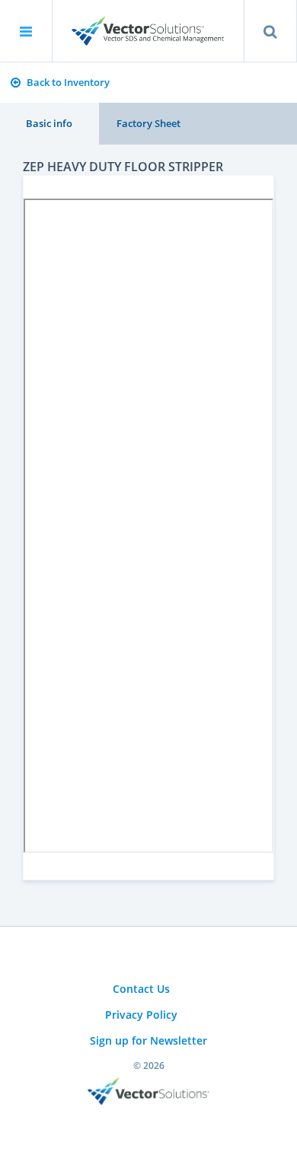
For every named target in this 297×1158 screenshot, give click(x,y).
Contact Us (141, 988)
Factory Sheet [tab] (148, 123)
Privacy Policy (141, 1014)
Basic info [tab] (49, 123)
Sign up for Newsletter (148, 1040)
